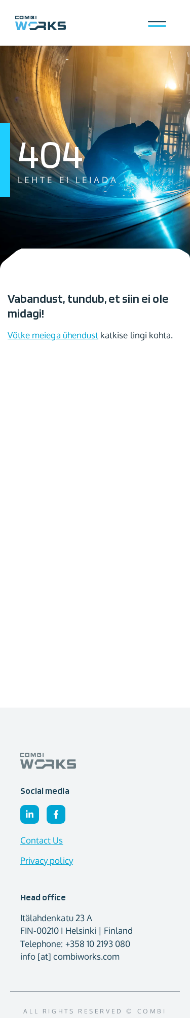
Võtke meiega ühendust (53, 335)
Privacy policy (46, 860)
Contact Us (41, 840)
